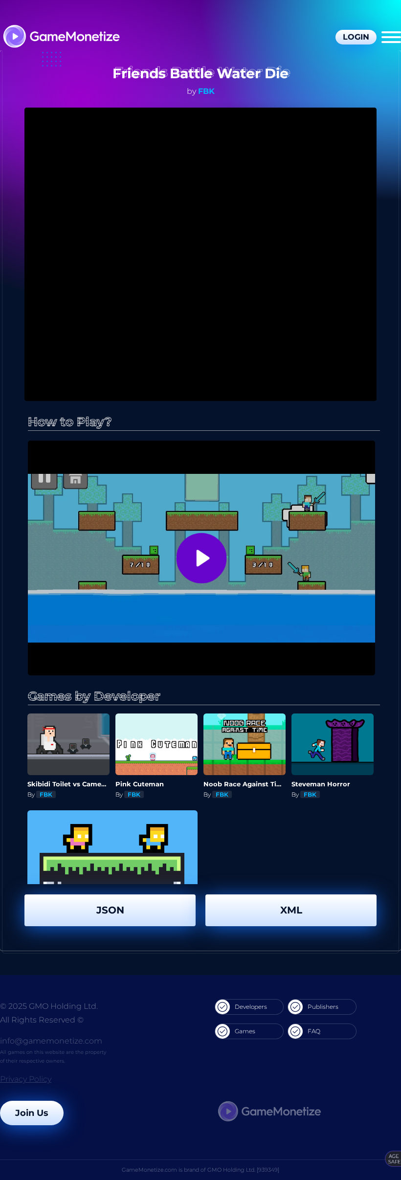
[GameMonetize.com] (61, 37)
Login (356, 37)
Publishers (323, 1006)
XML (291, 910)
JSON (110, 910)
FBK (206, 91)
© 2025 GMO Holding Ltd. (49, 1006)
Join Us (31, 1113)
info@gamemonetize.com (51, 1041)
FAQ (314, 1031)
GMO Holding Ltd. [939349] (243, 1169)
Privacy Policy (25, 1079)
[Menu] (391, 37)
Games (245, 1031)
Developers (251, 1006)
